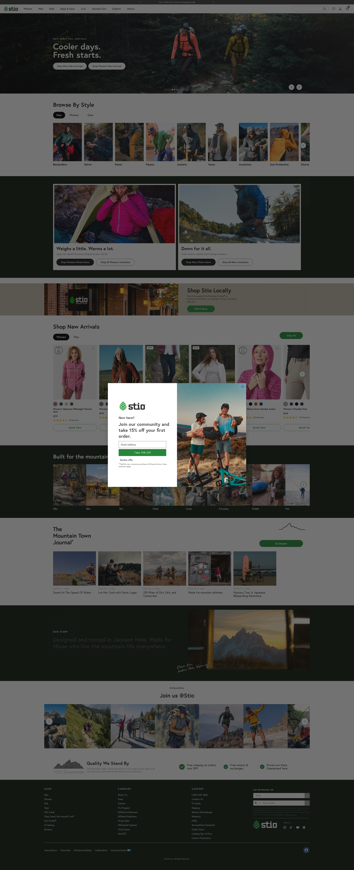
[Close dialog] (242, 386)
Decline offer (126, 459)
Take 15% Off (142, 452)
